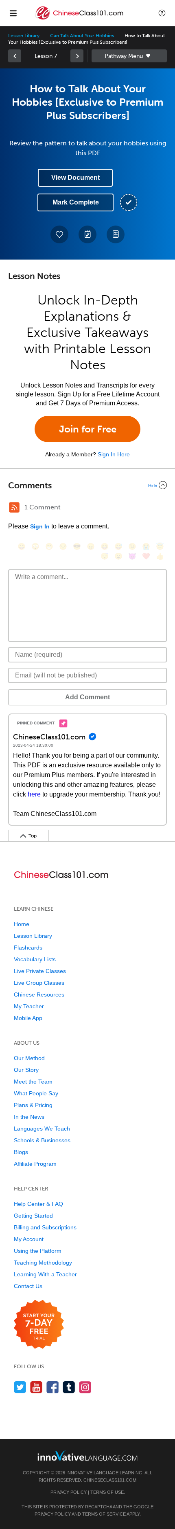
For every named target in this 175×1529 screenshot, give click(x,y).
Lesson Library (23, 35)
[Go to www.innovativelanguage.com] (87, 1455)
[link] (14, 55)
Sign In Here (114, 454)
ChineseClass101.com (109, 1480)
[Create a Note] (87, 234)
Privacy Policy (68, 1492)
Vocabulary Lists (35, 959)
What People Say (36, 1093)
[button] (162, 13)
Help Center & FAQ (38, 1204)
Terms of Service (104, 1514)
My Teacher (29, 1006)
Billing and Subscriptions (45, 1227)
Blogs (21, 1152)
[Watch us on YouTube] (36, 1387)
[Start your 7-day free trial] (39, 1325)
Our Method (29, 1058)
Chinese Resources (39, 994)
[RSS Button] (14, 507)
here (34, 794)
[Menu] (13, 13)
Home (21, 924)
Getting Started (33, 1215)
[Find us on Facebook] (52, 1387)
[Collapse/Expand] (87, 485)
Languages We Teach (42, 1128)
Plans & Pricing (33, 1105)
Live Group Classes (39, 983)
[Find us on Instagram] (85, 1387)
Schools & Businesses (42, 1140)
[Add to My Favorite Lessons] (59, 234)
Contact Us (28, 1286)
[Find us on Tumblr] (69, 1387)
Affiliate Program (35, 1164)
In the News (29, 1117)
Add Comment (87, 697)
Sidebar (129, 55)
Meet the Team (33, 1081)
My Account (29, 1239)
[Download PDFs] (116, 234)
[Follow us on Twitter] (20, 1387)
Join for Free (87, 429)
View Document (75, 177)
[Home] (80, 18)
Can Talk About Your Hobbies (82, 35)
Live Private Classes (40, 971)
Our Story (26, 1070)
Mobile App (28, 1018)
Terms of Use (107, 1492)
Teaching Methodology (43, 1262)
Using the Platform (37, 1251)
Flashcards (28, 947)
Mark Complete (75, 202)
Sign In (40, 526)
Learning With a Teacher (45, 1274)
